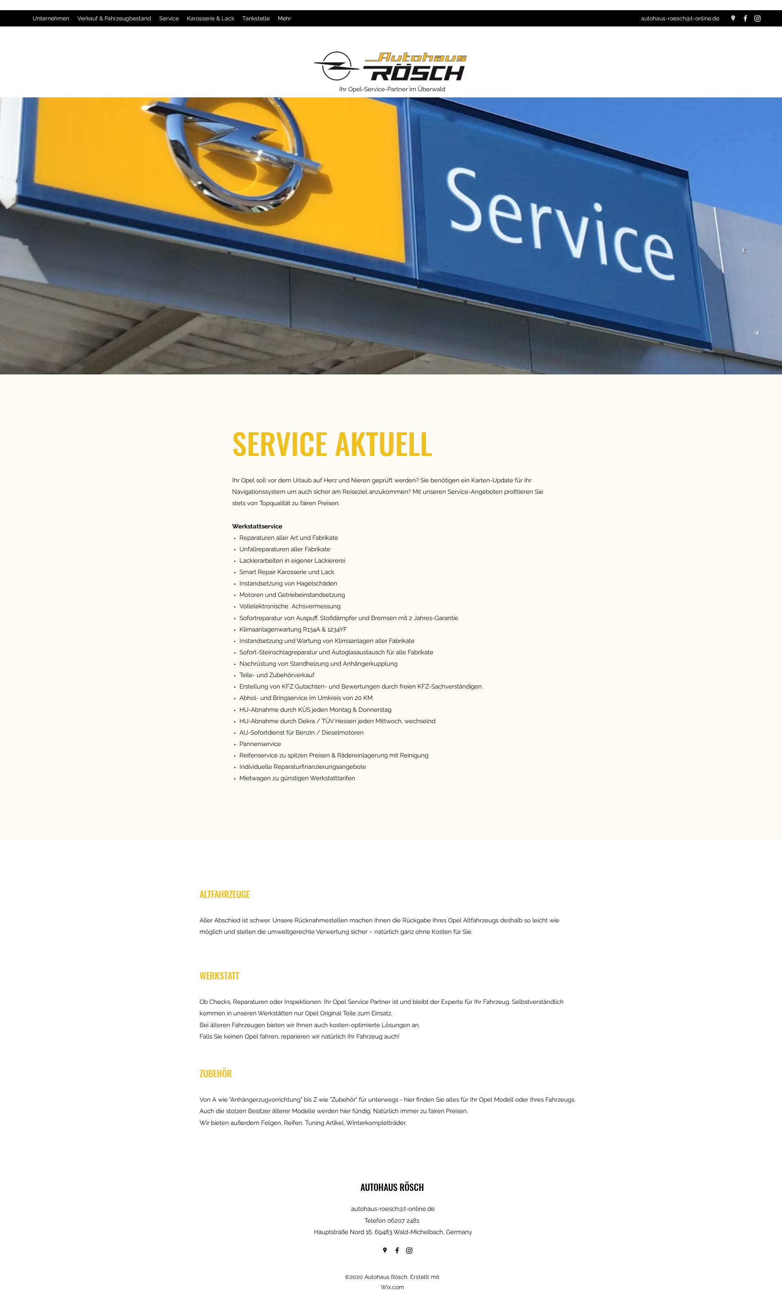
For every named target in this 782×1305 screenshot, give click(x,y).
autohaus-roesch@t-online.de (680, 18)
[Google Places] (733, 18)
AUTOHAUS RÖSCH (392, 1186)
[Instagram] (757, 18)
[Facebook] (745, 18)
